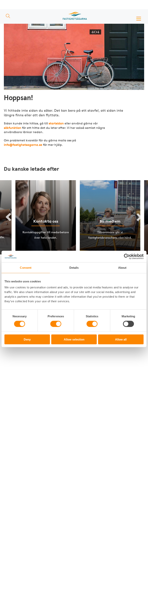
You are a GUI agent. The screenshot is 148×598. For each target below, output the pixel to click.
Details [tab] (74, 267)
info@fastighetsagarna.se (23, 145)
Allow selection (74, 339)
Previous (8, 217)
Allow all (121, 339)
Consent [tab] (25, 267)
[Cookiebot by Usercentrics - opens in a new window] (127, 256)
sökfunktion (12, 128)
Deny (27, 339)
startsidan (56, 123)
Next (139, 217)
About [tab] (122, 267)
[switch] (55, 324)
